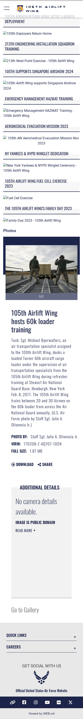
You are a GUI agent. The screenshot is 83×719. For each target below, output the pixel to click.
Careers (13, 647)
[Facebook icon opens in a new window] (24, 702)
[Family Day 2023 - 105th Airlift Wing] (32, 220)
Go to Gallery (25, 609)
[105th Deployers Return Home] (27, 33)
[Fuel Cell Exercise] (18, 198)
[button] (7, 9)
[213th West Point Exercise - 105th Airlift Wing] (38, 61)
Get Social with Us (41, 666)
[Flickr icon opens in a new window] (59, 702)
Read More (24, 530)
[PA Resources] (12, 702)
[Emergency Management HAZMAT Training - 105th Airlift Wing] (41, 113)
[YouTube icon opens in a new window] (47, 702)
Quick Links (16, 635)
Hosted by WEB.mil (41, 713)
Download (24, 464)
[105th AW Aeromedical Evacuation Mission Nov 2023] (41, 140)
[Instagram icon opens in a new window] (36, 702)
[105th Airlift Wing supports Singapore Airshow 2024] (41, 86)
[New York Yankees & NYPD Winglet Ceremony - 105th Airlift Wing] (41, 168)
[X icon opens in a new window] (70, 702)
